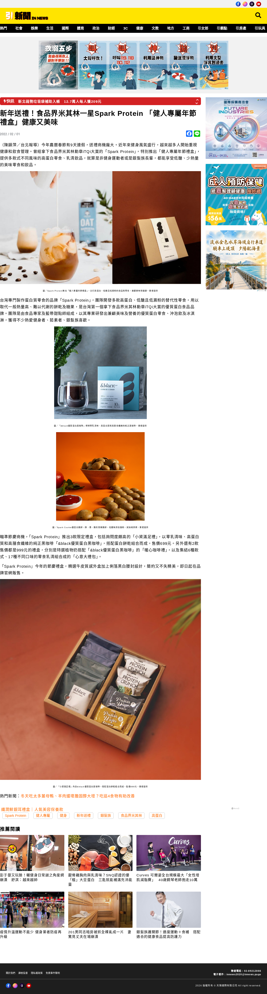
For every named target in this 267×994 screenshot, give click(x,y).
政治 (95, 28)
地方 (170, 28)
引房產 (241, 28)
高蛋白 (157, 816)
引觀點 (222, 28)
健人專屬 (43, 816)
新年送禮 (84, 816)
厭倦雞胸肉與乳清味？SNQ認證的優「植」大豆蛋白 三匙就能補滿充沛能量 (100, 880)
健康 (139, 28)
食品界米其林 (131, 816)
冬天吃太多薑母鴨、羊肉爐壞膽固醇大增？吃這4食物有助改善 (78, 796)
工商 (186, 28)
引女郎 (203, 28)
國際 (65, 28)
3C (125, 28)
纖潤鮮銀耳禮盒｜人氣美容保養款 (32, 809)
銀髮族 (105, 816)
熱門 (3, 28)
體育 (80, 28)
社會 (18, 28)
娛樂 (34, 28)
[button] (197, 98)
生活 (49, 28)
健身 (63, 816)
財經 (111, 28)
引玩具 (260, 28)
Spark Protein (15, 816)
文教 (155, 28)
